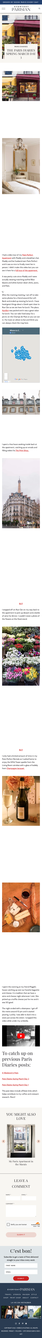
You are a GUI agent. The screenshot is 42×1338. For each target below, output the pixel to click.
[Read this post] (21, 1141)
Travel (8, 1294)
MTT (21, 1334)
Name (8, 1195)
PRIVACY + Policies (15, 1331)
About (26, 1298)
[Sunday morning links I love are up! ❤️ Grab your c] (7, 1312)
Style (34, 1294)
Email (24, 1195)
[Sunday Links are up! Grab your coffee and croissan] (20, 1312)
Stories (17, 1294)
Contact (34, 1298)
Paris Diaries (21, 47)
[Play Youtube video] (21, 1035)
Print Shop (15, 1298)
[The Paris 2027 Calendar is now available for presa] (34, 1312)
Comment (10, 1204)
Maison (26, 1294)
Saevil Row (36, 1331)
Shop (6, 1298)
